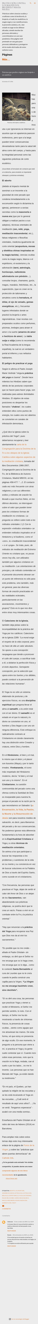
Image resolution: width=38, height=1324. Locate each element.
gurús (17, 1198)
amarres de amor (8, 1193)
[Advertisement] (19, 1292)
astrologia (18, 1193)
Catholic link (7, 1158)
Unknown (10, 1221)
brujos (4, 1195)
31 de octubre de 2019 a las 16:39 (24, 1221)
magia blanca (24, 1198)
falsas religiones (8, 1198)
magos (4, 1200)
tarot (14, 1203)
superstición (6, 1203)
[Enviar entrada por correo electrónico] (3, 1206)
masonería (11, 1200)
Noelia (9, 1235)
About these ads (11, 1178)
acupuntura (20, 1190)
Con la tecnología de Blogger (20, 1319)
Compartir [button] (6, 1209)
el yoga (20, 1195)
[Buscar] (31, 3)
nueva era (23, 1200)
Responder (11, 1231)
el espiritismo (12, 1195)
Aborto (12, 1190)
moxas (17, 1200)
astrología (27, 1193)
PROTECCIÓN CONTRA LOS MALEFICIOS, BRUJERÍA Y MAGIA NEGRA (14, 6)
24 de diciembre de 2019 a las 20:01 (23, 1235)
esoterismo (27, 1195)
